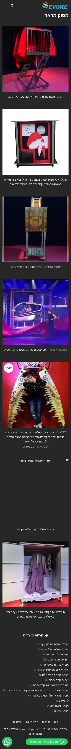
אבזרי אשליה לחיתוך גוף (55, 644)
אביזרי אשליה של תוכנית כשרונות (50, 695)
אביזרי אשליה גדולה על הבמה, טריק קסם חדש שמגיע (38, 690)
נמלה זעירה (35, 733)
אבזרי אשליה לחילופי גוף (55, 649)
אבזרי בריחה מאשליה (56, 664)
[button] (47, 741)
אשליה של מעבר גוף (57, 654)
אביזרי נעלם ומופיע (58, 705)
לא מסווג (64, 700)
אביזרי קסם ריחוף (59, 680)
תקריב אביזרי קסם (58, 659)
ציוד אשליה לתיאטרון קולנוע (53, 670)
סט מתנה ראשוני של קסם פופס (51, 685)
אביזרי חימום (61, 710)
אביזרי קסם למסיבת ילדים (54, 675)
